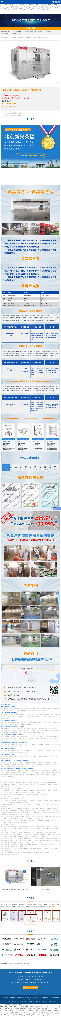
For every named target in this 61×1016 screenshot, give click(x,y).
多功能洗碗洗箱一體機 (12, 115)
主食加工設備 (38, 31)
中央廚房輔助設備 (15, 33)
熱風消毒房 (19, 963)
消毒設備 (6, 37)
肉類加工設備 (4, 33)
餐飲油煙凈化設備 (6, 31)
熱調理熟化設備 (29, 31)
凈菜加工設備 (48, 31)
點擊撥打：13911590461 (30, 988)
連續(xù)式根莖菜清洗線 (12, 113)
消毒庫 (11, 963)
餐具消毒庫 (28, 963)
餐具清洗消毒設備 (17, 31)
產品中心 (11, 37)
